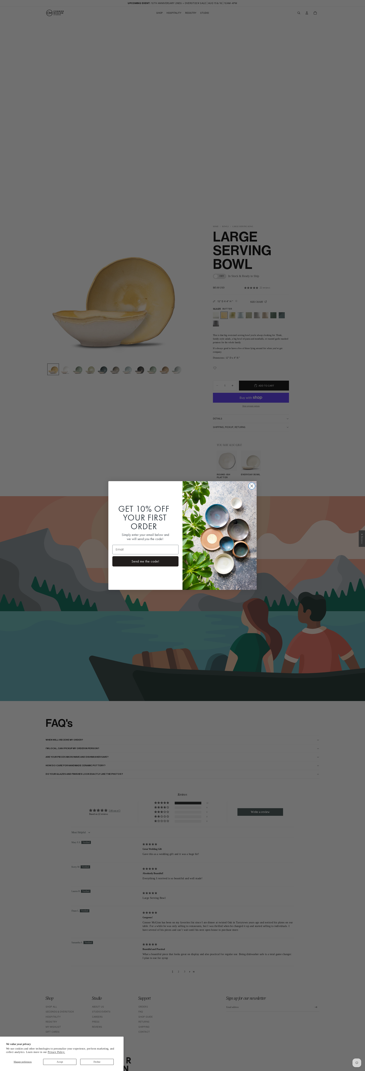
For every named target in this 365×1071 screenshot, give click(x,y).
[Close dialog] (251, 486)
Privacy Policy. (56, 1052)
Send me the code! (145, 561)
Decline (97, 1062)
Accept (60, 1062)
